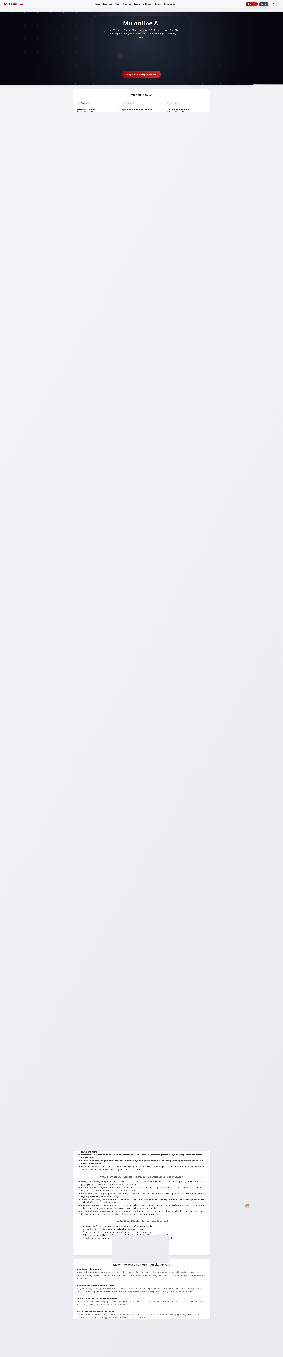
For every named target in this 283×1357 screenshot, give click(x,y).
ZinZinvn (164, 567)
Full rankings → (124, 507)
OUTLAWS (86, 761)
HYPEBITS (86, 744)
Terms (142, 1349)
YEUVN (85, 739)
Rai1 (164, 572)
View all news (141, 198)
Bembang (86, 566)
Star (83, 612)
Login (263, 4)
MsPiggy (85, 618)
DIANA (85, 624)
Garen (84, 641)
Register (252, 4)
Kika (84, 555)
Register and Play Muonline (141, 74)
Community (169, 4)
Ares (84, 572)
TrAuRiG (85, 646)
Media (118, 4)
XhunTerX (86, 750)
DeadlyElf (86, 635)
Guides (158, 4)
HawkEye (86, 538)
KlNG (84, 543)
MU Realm (147, 4)
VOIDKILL (86, 779)
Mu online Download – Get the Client (93, 1019)
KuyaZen (85, 526)
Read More (96, 136)
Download (107, 4)
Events (137, 4)
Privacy (150, 1349)
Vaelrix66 (148, 536)
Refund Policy (161, 1349)
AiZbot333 (166, 531)
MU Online (13, 4)
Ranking (127, 4)
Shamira (148, 526)
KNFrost (85, 549)
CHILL (84, 790)
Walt (84, 784)
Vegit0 (84, 532)
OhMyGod (86, 773)
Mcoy (165, 541)
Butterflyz (87, 714)
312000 (165, 526)
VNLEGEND (86, 767)
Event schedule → (152, 750)
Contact (172, 1349)
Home (97, 4)
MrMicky (85, 577)
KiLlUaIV (85, 560)
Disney (85, 756)
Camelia (85, 595)
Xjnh (84, 629)
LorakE (147, 567)
